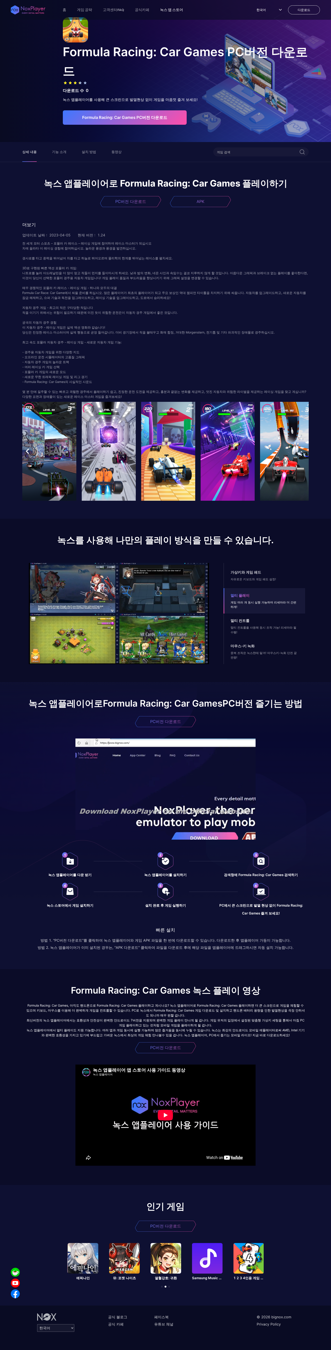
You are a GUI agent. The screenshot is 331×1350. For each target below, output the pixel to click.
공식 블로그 (117, 1317)
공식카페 (142, 10)
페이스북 (161, 1317)
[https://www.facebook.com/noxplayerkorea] (15, 1293)
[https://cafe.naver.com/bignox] (15, 1272)
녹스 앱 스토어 (171, 10)
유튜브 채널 (163, 1324)
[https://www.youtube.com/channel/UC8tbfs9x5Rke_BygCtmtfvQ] (15, 1283)
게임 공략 (84, 10)
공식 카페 (116, 1324)
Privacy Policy (269, 1324)
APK (200, 201)
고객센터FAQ (113, 10)
